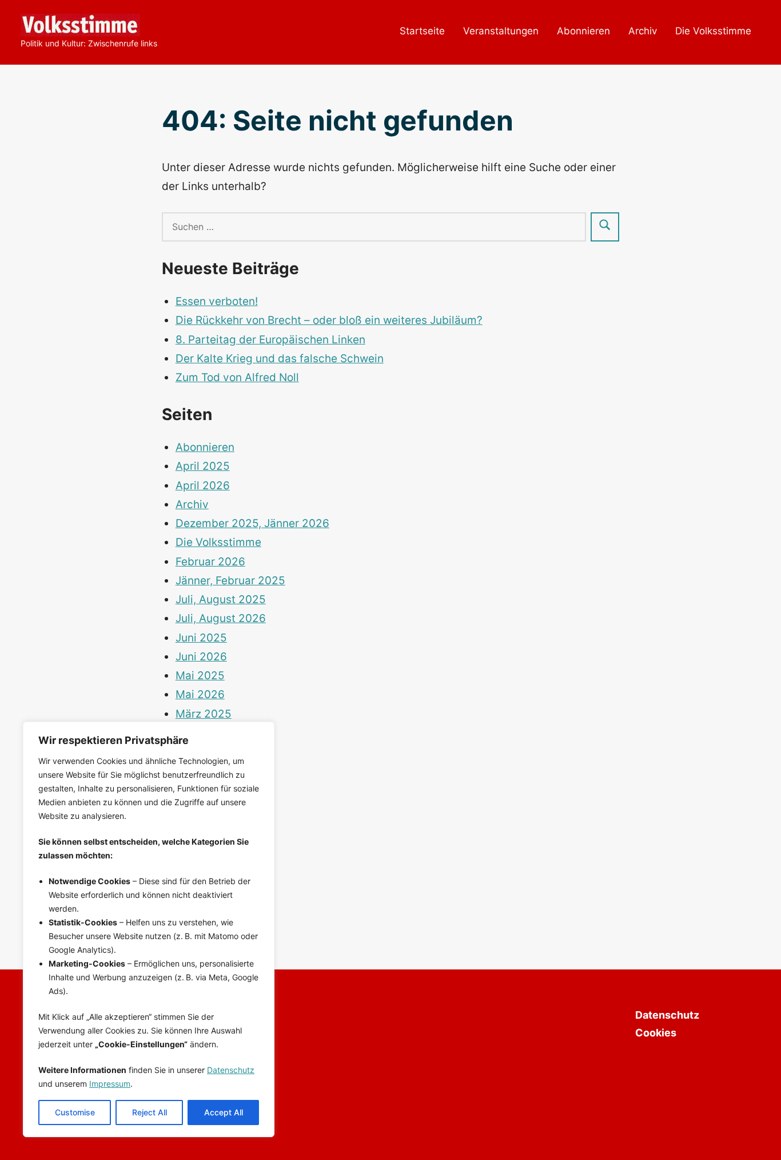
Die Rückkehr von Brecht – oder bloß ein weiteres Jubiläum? (329, 320)
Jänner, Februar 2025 (230, 580)
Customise (75, 1112)
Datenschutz (230, 1070)
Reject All (149, 1112)
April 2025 (203, 466)
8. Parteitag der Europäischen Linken (270, 339)
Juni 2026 (201, 656)
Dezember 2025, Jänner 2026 (252, 523)
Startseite (422, 31)
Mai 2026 (200, 694)
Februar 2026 (210, 561)
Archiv (642, 31)
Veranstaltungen (501, 31)
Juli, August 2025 (221, 599)
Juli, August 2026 (221, 618)
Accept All (223, 1112)
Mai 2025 (200, 675)
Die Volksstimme (713, 31)
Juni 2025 (201, 637)
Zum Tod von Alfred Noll (237, 377)
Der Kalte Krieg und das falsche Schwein (280, 358)
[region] (148, 929)
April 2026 (203, 485)
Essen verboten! (217, 301)
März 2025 (204, 713)
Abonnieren (583, 31)
